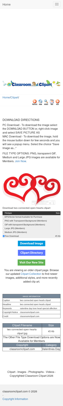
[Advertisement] (31, 43)
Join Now (20, 161)
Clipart (14, 97)
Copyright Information (15, 399)
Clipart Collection (31, 274)
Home (7, 4)
